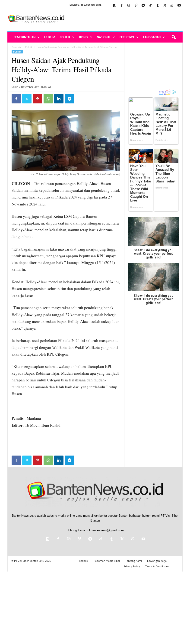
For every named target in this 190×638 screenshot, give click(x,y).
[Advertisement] (124, 19)
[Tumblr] (157, 5)
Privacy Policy (132, 566)
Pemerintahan (24, 37)
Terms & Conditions (157, 566)
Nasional (104, 37)
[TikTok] (150, 5)
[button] (174, 37)
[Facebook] (121, 5)
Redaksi (83, 560)
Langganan (152, 37)
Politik (65, 37)
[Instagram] (129, 5)
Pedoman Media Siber (107, 560)
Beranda (16, 47)
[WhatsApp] (172, 5)
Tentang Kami (133, 560)
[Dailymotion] (114, 5)
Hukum (49, 37)
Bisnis (83, 37)
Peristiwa (127, 37)
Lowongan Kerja (157, 560)
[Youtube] (179, 5)
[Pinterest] (136, 5)
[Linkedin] (58, 98)
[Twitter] (165, 5)
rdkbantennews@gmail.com (105, 530)
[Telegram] (143, 5)
